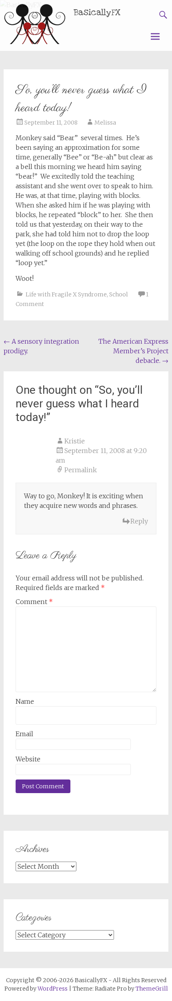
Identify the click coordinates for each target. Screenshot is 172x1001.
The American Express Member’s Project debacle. (133, 351)
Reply (139, 521)
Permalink (80, 470)
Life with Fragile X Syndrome (66, 294)
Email (24, 734)
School (118, 294)
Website (28, 759)
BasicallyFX (97, 12)
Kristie (74, 441)
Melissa (105, 122)
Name (25, 701)
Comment (34, 602)
